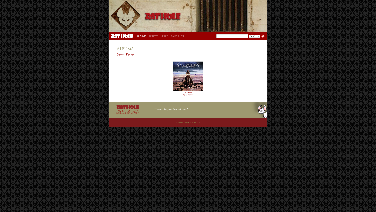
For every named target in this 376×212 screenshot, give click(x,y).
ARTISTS (153, 36)
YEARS (164, 36)
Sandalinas (188, 92)
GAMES (175, 36)
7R (182, 36)
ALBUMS (142, 36)
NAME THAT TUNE (127, 111)
